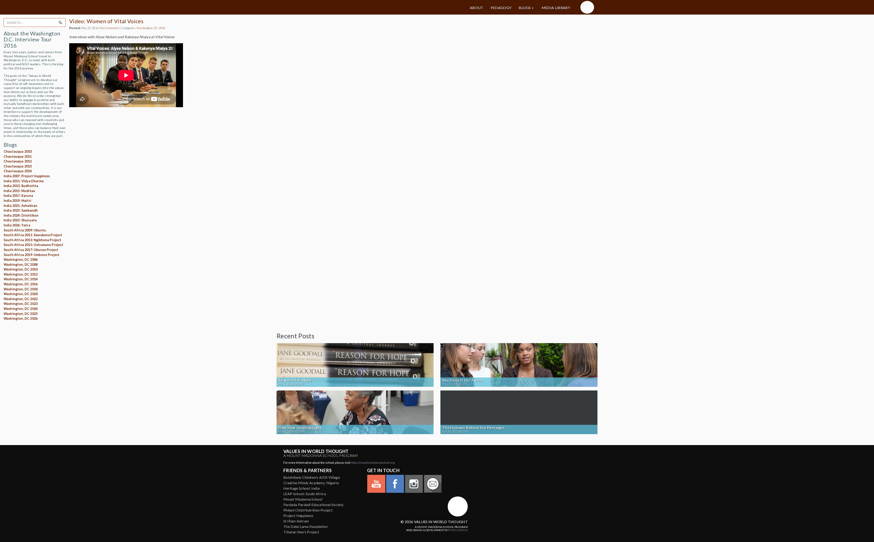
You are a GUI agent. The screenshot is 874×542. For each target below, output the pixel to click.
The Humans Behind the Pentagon (473, 427)
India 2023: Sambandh (21, 210)
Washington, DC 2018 (21, 289)
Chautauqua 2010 (18, 151)
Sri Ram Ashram (296, 521)
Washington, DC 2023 (21, 304)
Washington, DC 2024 (21, 309)
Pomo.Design (458, 530)
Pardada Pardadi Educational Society (313, 504)
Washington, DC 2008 (21, 264)
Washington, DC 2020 (21, 294)
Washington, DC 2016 (21, 284)
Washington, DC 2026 (21, 318)
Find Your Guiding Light (299, 427)
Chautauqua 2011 (18, 156)
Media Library (556, 8)
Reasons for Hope (295, 380)
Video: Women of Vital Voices (106, 21)
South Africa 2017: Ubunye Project (31, 250)
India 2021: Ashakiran (20, 206)
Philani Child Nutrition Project (308, 510)
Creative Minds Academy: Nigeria (311, 483)
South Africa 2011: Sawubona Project (33, 235)
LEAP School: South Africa (304, 493)
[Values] (328, 7)
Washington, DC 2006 (21, 259)
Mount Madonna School (302, 499)
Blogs (525, 8)
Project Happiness (298, 515)
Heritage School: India (301, 488)
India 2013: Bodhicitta (21, 186)
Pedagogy (501, 8)
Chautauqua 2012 (18, 161)
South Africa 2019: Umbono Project (31, 255)
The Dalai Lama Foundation (305, 526)
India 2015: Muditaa (19, 191)
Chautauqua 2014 (18, 171)
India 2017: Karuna (18, 196)
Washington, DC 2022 (21, 299)
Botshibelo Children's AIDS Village (311, 477)
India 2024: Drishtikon (21, 215)
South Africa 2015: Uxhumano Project (34, 245)
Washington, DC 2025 (21, 314)
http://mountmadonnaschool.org (373, 462)
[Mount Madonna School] (587, 7)
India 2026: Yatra (17, 225)
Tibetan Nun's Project (301, 532)
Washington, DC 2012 (21, 274)
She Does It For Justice (463, 380)
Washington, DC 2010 (21, 269)
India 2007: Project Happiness (27, 176)
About (476, 8)
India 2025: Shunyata (20, 220)
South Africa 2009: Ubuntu (25, 230)
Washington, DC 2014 (21, 279)
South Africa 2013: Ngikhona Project (32, 240)
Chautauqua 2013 (18, 166)
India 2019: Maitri (17, 201)
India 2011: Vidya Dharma (24, 181)
